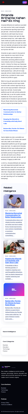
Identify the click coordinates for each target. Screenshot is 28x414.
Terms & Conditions (6, 404)
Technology (6, 349)
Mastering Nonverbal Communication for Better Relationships (12, 112)
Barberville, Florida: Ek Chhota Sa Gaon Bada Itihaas (13, 130)
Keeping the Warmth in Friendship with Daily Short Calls (12, 121)
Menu (24, 2)
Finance (5, 351)
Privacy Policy (5, 402)
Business (5, 345)
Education (5, 347)
